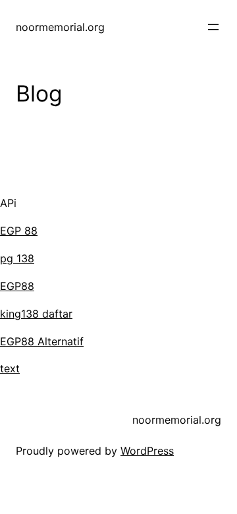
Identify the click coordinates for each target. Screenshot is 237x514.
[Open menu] (213, 27)
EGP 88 (19, 230)
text (10, 368)
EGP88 (17, 286)
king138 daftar (36, 313)
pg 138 (17, 258)
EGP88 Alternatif (42, 341)
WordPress (147, 450)
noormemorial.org (60, 27)
